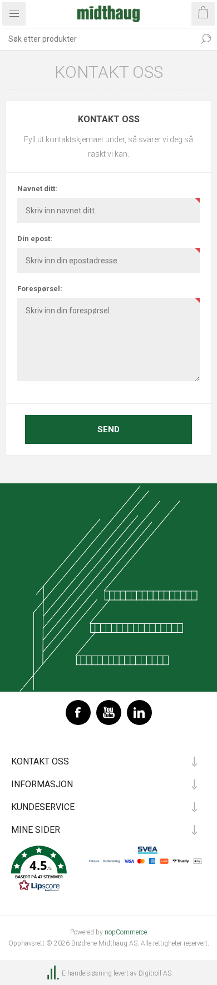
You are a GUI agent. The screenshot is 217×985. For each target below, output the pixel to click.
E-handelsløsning (87, 973)
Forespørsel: (39, 288)
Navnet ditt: (37, 188)
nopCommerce (126, 932)
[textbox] (97, 39)
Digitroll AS (155, 973)
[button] (108, 869)
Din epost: (34, 238)
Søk (206, 39)
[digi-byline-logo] (54, 973)
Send (108, 429)
